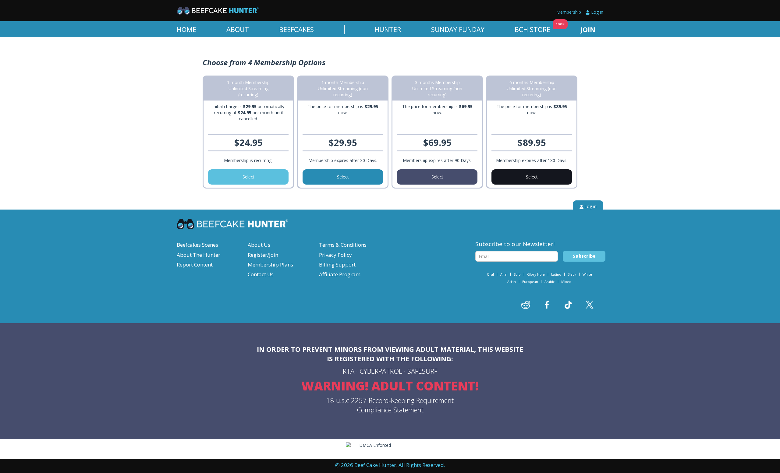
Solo (517, 274)
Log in (597, 12)
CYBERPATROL (381, 371)
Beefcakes (296, 29)
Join (587, 29)
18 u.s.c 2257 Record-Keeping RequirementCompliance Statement (390, 405)
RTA (348, 371)
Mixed (566, 281)
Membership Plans (270, 264)
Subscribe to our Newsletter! (515, 244)
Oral (490, 274)
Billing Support (337, 264)
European (530, 281)
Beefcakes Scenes (197, 244)
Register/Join (263, 254)
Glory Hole (536, 274)
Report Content (195, 264)
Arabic (549, 281)
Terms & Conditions (343, 244)
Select (248, 177)
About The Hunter (198, 254)
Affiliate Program (339, 274)
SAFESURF (422, 371)
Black (572, 274)
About (237, 29)
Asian (511, 281)
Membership (568, 12)
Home (186, 29)
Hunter (387, 29)
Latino (556, 274)
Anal (503, 274)
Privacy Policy (335, 254)
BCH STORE (532, 29)
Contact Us (261, 274)
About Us (259, 244)
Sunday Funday (457, 29)
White (587, 274)
